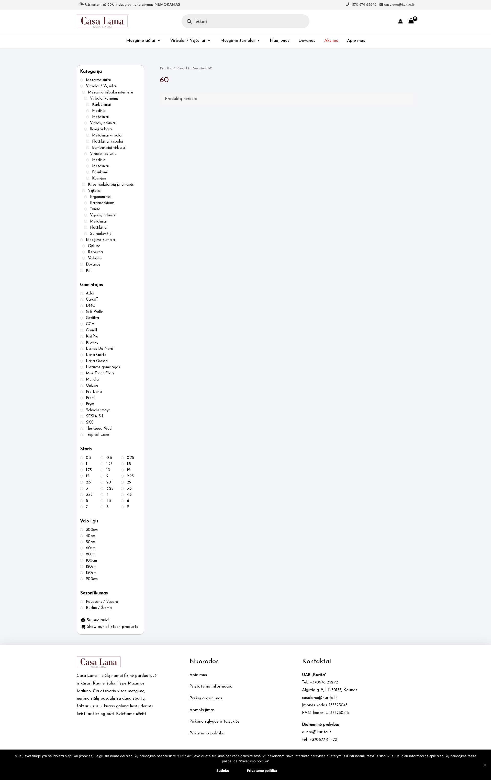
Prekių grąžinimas (205, 698)
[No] (484, 764)
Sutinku (222, 770)
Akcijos (331, 40)
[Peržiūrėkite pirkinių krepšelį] (411, 21)
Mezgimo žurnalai (237, 40)
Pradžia (166, 68)
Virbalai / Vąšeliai (187, 40)
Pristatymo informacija (210, 686)
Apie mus (356, 40)
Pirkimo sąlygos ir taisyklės (214, 722)
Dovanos (306, 40)
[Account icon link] (400, 21)
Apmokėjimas (202, 710)
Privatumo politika (206, 733)
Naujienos (279, 40)
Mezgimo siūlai (140, 40)
